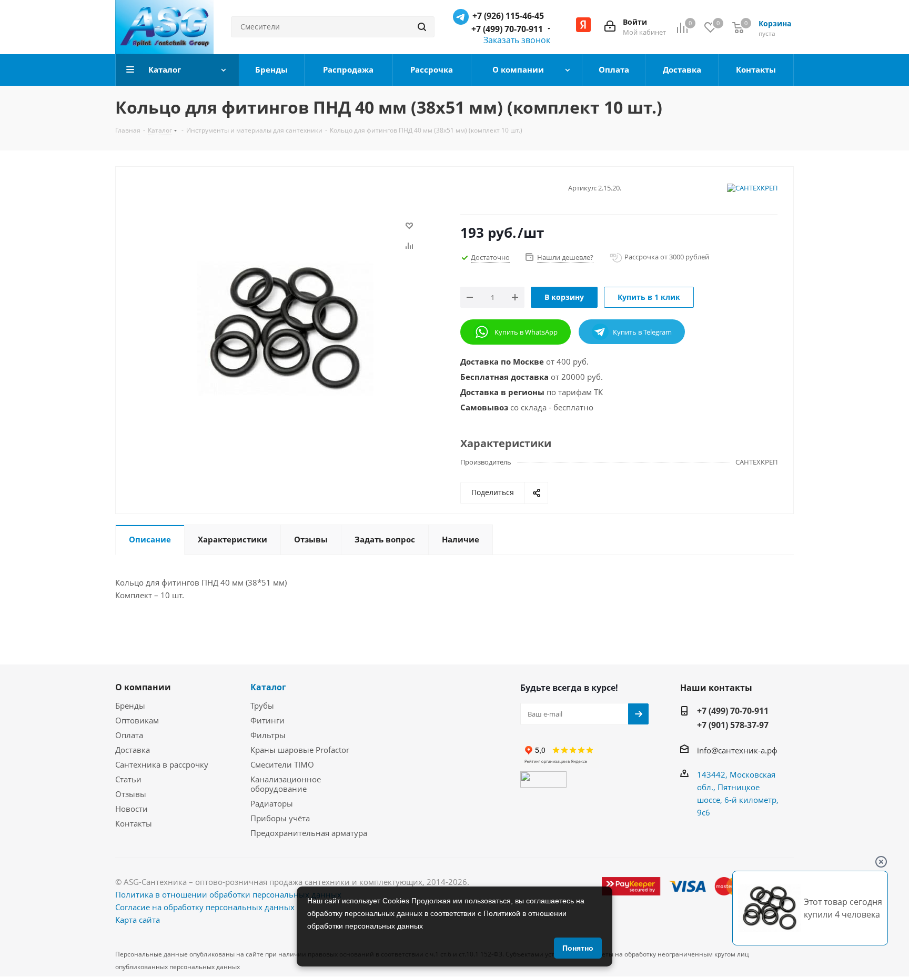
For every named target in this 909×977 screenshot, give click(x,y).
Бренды (130, 705)
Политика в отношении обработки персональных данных (228, 894)
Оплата (129, 735)
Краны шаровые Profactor (299, 749)
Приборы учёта (280, 818)
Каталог (268, 687)
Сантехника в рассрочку (161, 764)
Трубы (262, 705)
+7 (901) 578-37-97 (733, 725)
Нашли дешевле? (565, 257)
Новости (131, 808)
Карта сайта (137, 919)
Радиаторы (271, 803)
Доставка (132, 749)
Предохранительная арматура (308, 833)
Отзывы (130, 794)
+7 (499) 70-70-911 (507, 29)
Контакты (133, 823)
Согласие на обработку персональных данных (205, 907)
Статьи (128, 779)
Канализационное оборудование (285, 784)
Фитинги (267, 720)
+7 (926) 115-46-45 (508, 16)
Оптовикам (137, 720)
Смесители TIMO (282, 764)
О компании (143, 687)
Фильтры (268, 735)
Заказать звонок (516, 40)
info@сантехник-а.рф (737, 750)
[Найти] (422, 26)
